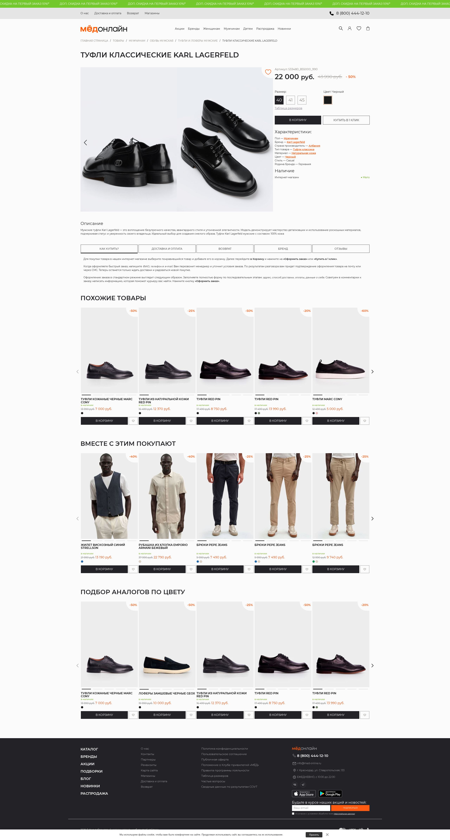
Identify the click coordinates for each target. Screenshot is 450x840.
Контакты (147, 754)
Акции (87, 764)
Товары (118, 40)
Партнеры (148, 759)
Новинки (90, 786)
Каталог (89, 749)
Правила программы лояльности (225, 770)
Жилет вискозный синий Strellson (103, 546)
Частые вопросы (213, 781)
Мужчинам (137, 40)
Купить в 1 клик (346, 120)
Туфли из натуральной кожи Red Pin (164, 401)
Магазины (152, 13)
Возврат (133, 13)
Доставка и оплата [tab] (167, 248)
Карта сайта (149, 770)
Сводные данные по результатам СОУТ (229, 786)
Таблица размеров (288, 108)
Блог (86, 779)
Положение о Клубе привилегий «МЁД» (230, 765)
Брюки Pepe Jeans (212, 545)
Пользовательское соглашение (224, 754)
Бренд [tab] (283, 248)
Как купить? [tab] (109, 248)
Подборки (91, 771)
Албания (314, 145)
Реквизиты (148, 765)
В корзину (298, 120)
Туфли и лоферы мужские (198, 40)
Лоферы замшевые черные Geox (167, 693)
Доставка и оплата (107, 13)
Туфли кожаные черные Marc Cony (107, 401)
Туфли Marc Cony (327, 399)
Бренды (89, 756)
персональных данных (344, 814)
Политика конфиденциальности (224, 748)
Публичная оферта (215, 759)
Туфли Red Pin (208, 399)
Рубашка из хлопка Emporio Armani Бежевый (163, 546)
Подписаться (350, 808)
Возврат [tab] (225, 248)
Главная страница (94, 40)
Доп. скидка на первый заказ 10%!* (61, 3)
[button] (372, 371)
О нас (85, 13)
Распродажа (94, 793)
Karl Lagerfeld (296, 142)
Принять (314, 834)
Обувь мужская (161, 40)
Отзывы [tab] (341, 248)
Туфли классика (303, 149)
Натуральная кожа (304, 153)
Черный (290, 156)
